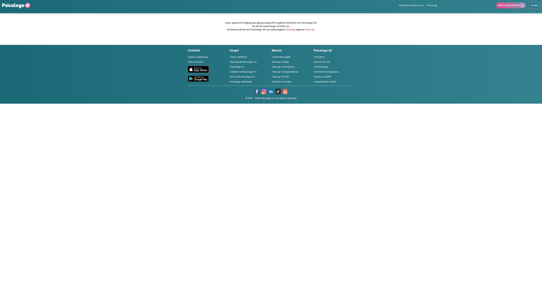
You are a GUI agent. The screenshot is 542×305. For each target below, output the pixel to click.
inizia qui (310, 29)
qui (287, 26)
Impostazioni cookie (325, 81)
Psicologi (290, 29)
